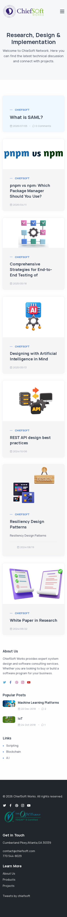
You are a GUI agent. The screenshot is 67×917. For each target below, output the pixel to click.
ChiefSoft (22, 109)
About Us (9, 873)
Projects (8, 886)
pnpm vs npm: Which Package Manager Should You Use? (30, 191)
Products (9, 880)
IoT (20, 718)
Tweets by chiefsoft (16, 896)
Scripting (12, 746)
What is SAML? (26, 117)
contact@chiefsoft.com (19, 851)
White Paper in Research (33, 620)
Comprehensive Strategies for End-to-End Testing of (31, 269)
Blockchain (13, 752)
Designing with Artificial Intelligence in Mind (33, 356)
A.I (7, 758)
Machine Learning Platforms (38, 703)
